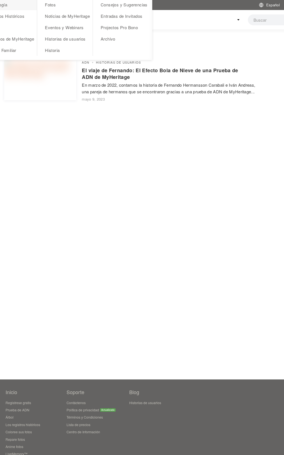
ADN (85, 62)
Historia (52, 50)
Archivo (108, 39)
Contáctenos (76, 402)
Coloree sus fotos (19, 431)
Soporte (75, 392)
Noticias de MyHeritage (67, 16)
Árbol (10, 417)
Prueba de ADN (17, 410)
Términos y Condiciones (85, 417)
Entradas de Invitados (121, 16)
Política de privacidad (83, 410)
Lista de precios (78, 424)
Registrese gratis (18, 402)
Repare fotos (15, 439)
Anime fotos (14, 446)
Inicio (11, 392)
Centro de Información (83, 431)
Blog (134, 392)
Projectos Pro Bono (119, 27)
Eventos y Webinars (64, 27)
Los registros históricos (23, 424)
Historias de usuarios (65, 39)
